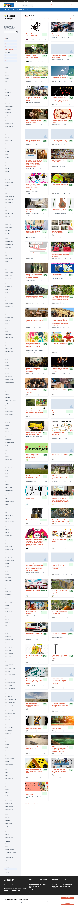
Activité (53, 882)
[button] (6, 36)
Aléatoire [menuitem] (27, 19)
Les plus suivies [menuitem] (63, 19)
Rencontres (54, 884)
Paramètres (67, 903)
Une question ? (66, 882)
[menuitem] (11, 32)
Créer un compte (43, 882)
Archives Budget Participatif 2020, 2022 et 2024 (34, 891)
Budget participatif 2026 (34, 884)
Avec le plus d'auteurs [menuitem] (70, 19)
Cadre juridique (66, 886)
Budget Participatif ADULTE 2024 (17, 10)
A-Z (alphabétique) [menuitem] (39, 19)
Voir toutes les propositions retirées (32, 803)
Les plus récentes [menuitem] (32, 19)
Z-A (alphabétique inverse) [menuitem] (47, 19)
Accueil (30, 881)
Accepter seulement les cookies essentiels (67, 900)
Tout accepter (67, 897)
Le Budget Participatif (68, 884)
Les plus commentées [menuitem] (56, 19)
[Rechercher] (31, 5)
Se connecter (43, 884)
